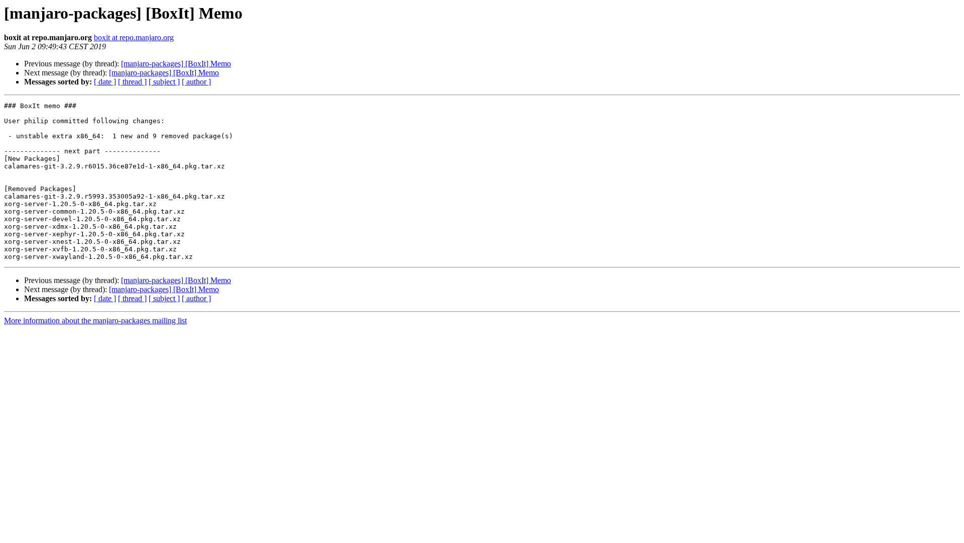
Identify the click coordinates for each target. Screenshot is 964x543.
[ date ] (105, 81)
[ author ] (196, 81)
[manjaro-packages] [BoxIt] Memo (176, 63)
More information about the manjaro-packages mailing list (95, 320)
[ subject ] (164, 81)
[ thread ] (132, 81)
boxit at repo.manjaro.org (134, 37)
